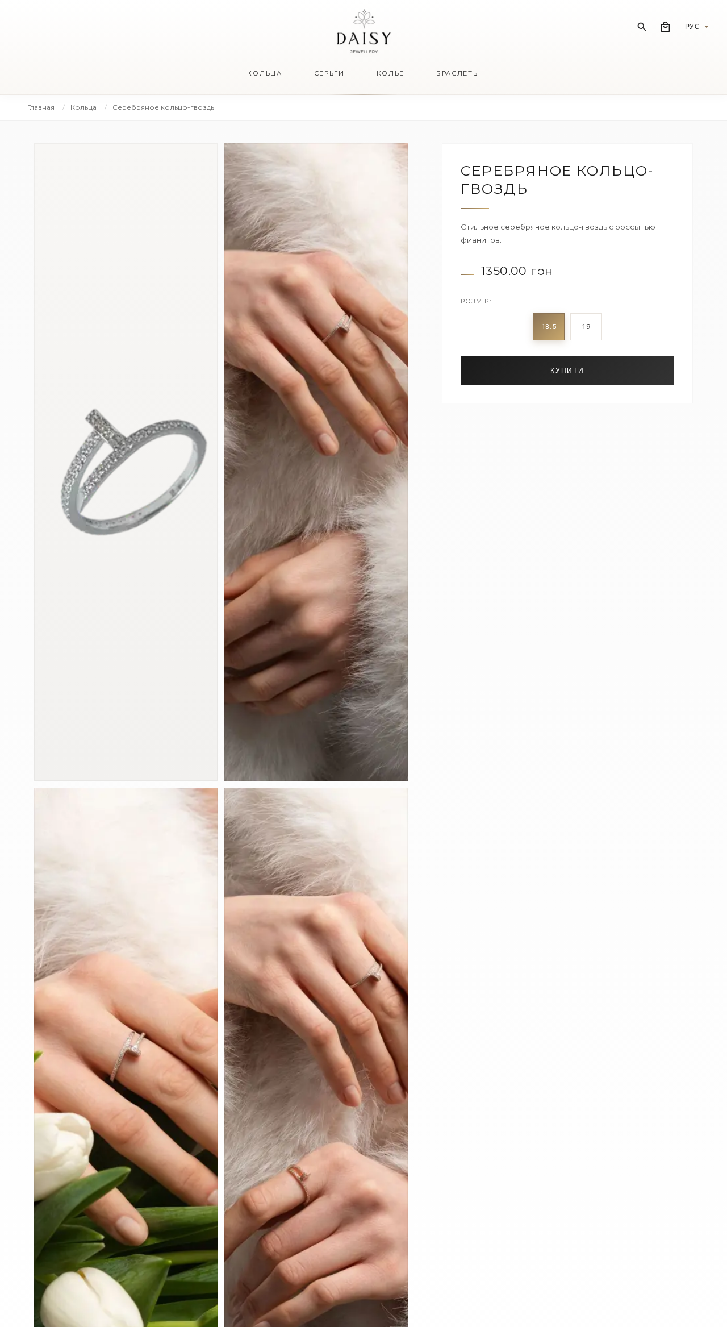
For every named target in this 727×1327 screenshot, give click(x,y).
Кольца (264, 73)
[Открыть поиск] (642, 27)
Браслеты (457, 73)
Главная (41, 107)
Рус (692, 27)
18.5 (549, 326)
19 (586, 326)
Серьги (329, 73)
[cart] (665, 27)
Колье (390, 73)
